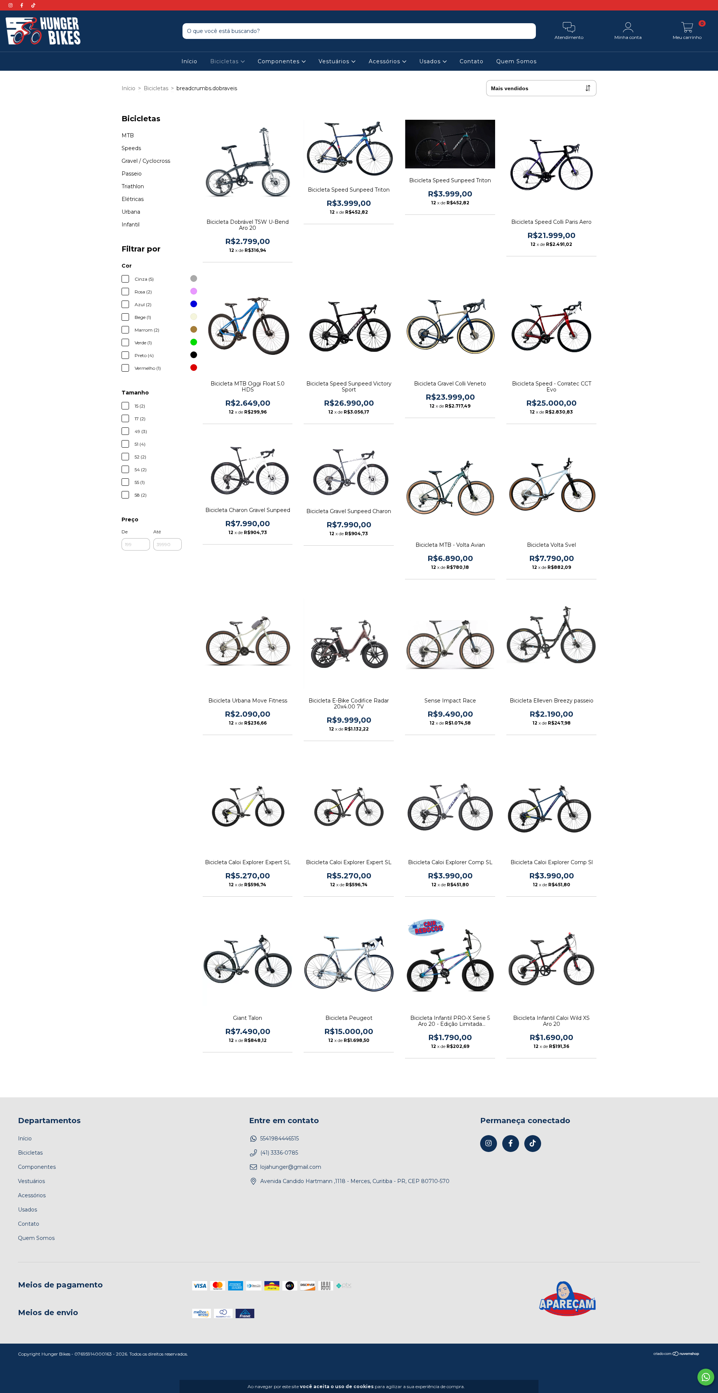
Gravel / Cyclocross (146, 161)
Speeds (131, 148)
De (125, 531)
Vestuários (335, 61)
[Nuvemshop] (676, 1354)
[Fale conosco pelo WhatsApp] (705, 1377)
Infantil (130, 224)
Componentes (279, 61)
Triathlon (133, 186)
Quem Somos (516, 61)
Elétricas (133, 199)
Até (157, 531)
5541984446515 (279, 1138)
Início (189, 61)
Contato (472, 61)
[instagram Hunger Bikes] (11, 5)
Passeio (132, 173)
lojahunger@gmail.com (290, 1167)
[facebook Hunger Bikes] (22, 5)
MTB (128, 135)
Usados (430, 61)
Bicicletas (225, 61)
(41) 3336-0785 (279, 1152)
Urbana (131, 211)
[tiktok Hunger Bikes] (33, 5)
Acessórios (385, 61)
